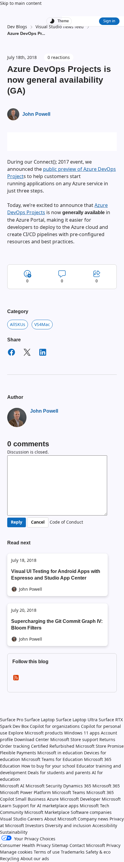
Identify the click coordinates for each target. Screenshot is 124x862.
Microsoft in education (60, 753)
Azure (53, 799)
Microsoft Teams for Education (52, 759)
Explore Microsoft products (35, 733)
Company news (93, 819)
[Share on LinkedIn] (43, 353)
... (43, 33)
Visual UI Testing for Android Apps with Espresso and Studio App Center (55, 574)
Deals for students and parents (59, 772)
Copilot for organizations (55, 726)
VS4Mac (42, 324)
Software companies (91, 812)
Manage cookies (16, 852)
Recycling (9, 858)
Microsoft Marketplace (47, 812)
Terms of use (47, 852)
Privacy (113, 845)
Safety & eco (98, 852)
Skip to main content (21, 3)
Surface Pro (11, 719)
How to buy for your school (48, 766)
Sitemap (60, 845)
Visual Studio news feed (60, 26)
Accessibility (104, 825)
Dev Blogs (17, 26)
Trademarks (73, 852)
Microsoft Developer (80, 799)
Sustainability (13, 832)
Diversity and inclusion (68, 825)
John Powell (36, 114)
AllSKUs (17, 324)
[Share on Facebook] (11, 353)
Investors (34, 825)
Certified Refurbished (52, 746)
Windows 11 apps (82, 733)
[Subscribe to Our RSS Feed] (16, 679)
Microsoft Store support (74, 739)
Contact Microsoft (87, 845)
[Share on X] (27, 353)
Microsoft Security (44, 786)
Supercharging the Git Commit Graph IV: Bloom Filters (57, 624)
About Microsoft (60, 819)
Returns (107, 739)
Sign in (109, 20)
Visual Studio (13, 819)
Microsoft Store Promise (100, 746)
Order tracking (15, 746)
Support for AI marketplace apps (46, 805)
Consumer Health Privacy (25, 845)
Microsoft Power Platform (25, 792)
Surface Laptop (39, 719)
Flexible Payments (18, 753)
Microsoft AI (12, 786)
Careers (35, 819)
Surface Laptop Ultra (77, 719)
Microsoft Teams (68, 792)
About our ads (34, 858)
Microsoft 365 (106, 786)
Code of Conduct (66, 522)
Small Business (30, 799)
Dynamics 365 (77, 786)
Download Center (31, 739)
